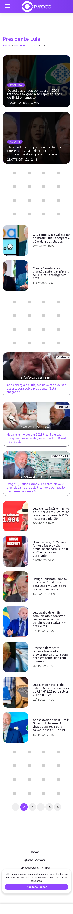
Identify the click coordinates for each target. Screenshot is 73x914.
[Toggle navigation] (7, 6)
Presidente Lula (23, 45)
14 (49, 807)
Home (6, 45)
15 (57, 807)
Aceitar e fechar (37, 886)
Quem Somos (34, 860)
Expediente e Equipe (34, 868)
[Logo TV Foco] (36, 6)
